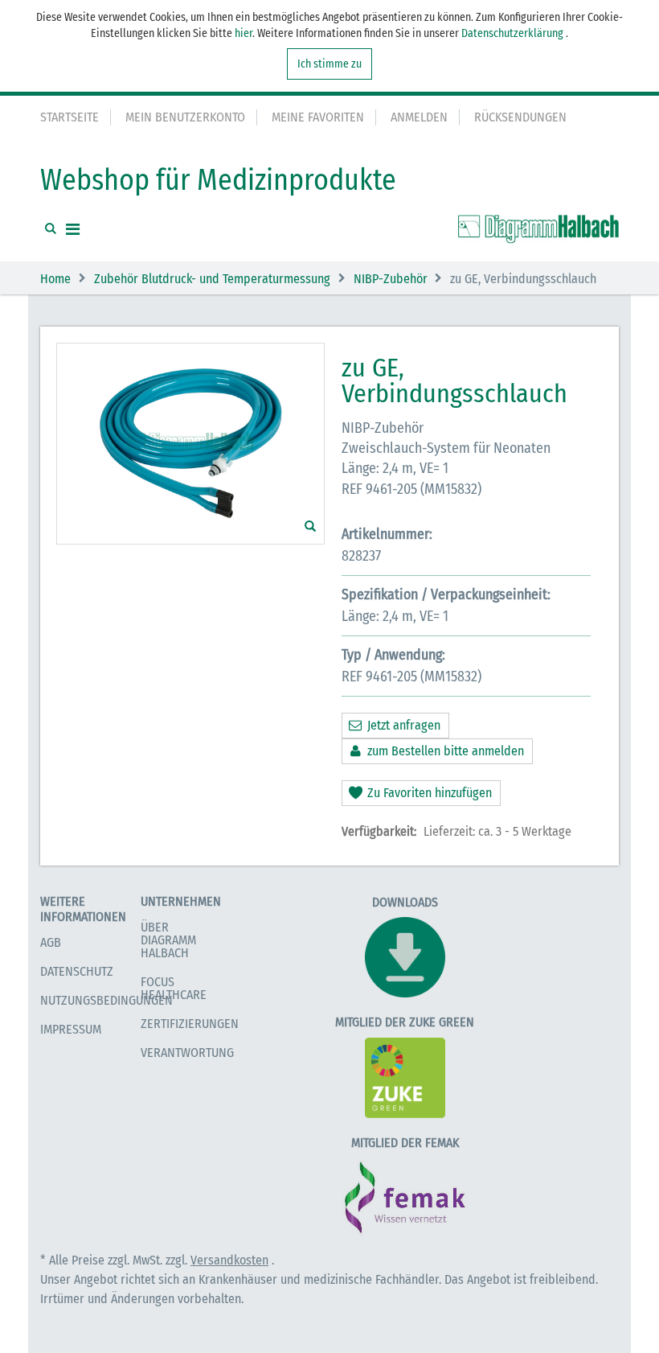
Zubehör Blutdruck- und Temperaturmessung (212, 278)
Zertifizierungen (190, 1023)
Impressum (70, 1029)
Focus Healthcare (174, 988)
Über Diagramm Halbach (168, 939)
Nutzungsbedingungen (106, 1000)
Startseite (69, 117)
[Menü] (73, 229)
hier (243, 33)
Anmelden (419, 117)
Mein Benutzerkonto (185, 117)
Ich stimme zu (329, 64)
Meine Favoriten (318, 117)
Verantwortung (187, 1052)
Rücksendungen (520, 117)
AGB (50, 942)
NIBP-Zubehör (391, 278)
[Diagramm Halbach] (538, 229)
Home (55, 278)
